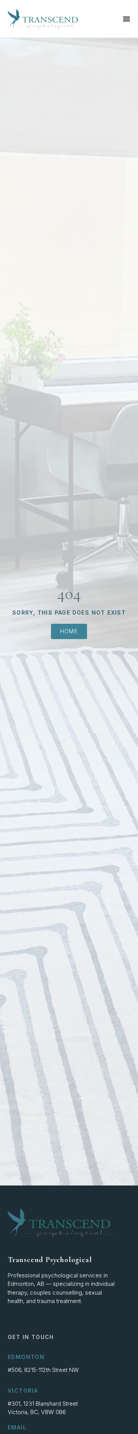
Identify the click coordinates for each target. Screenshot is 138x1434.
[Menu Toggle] (126, 19)
